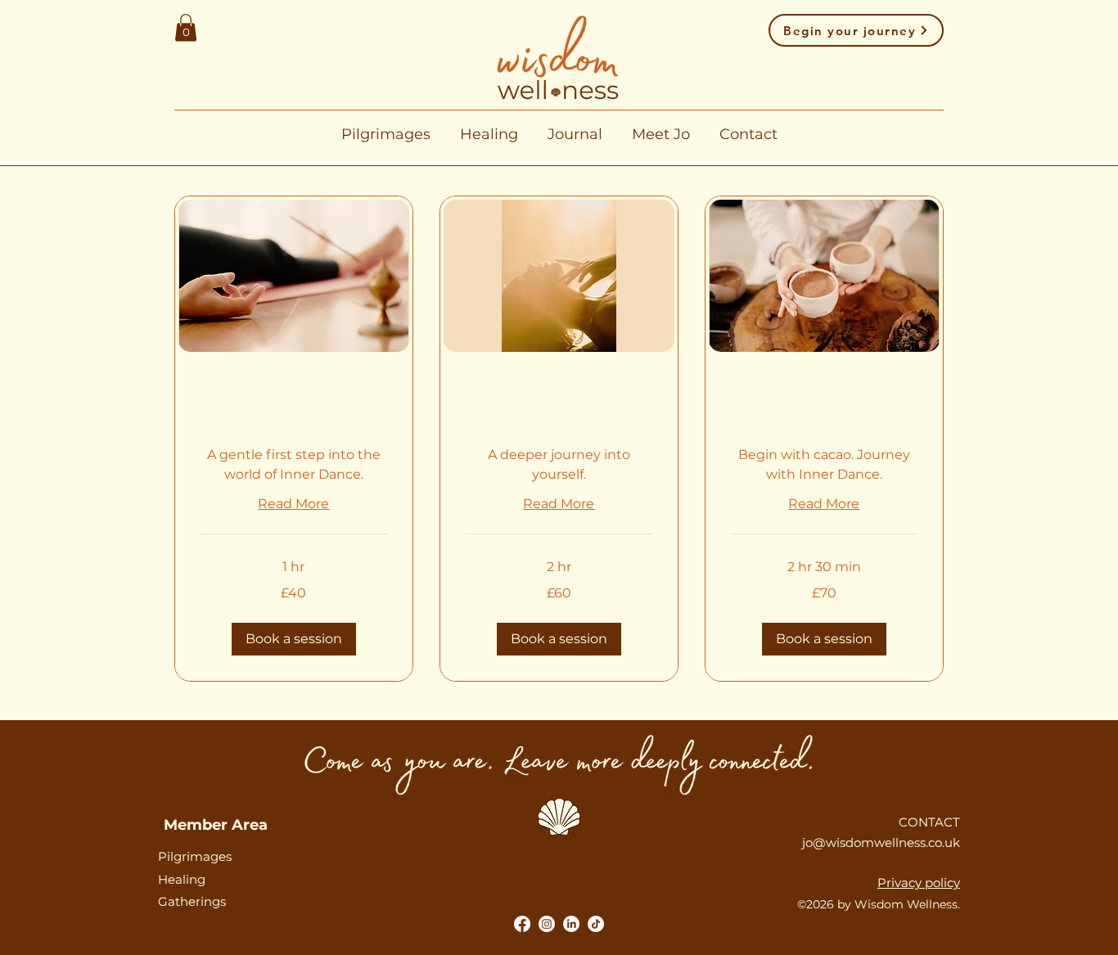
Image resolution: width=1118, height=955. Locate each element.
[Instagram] (547, 924)
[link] (294, 408)
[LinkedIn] (571, 924)
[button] (185, 27)
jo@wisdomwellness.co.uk (881, 842)
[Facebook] (522, 924)
